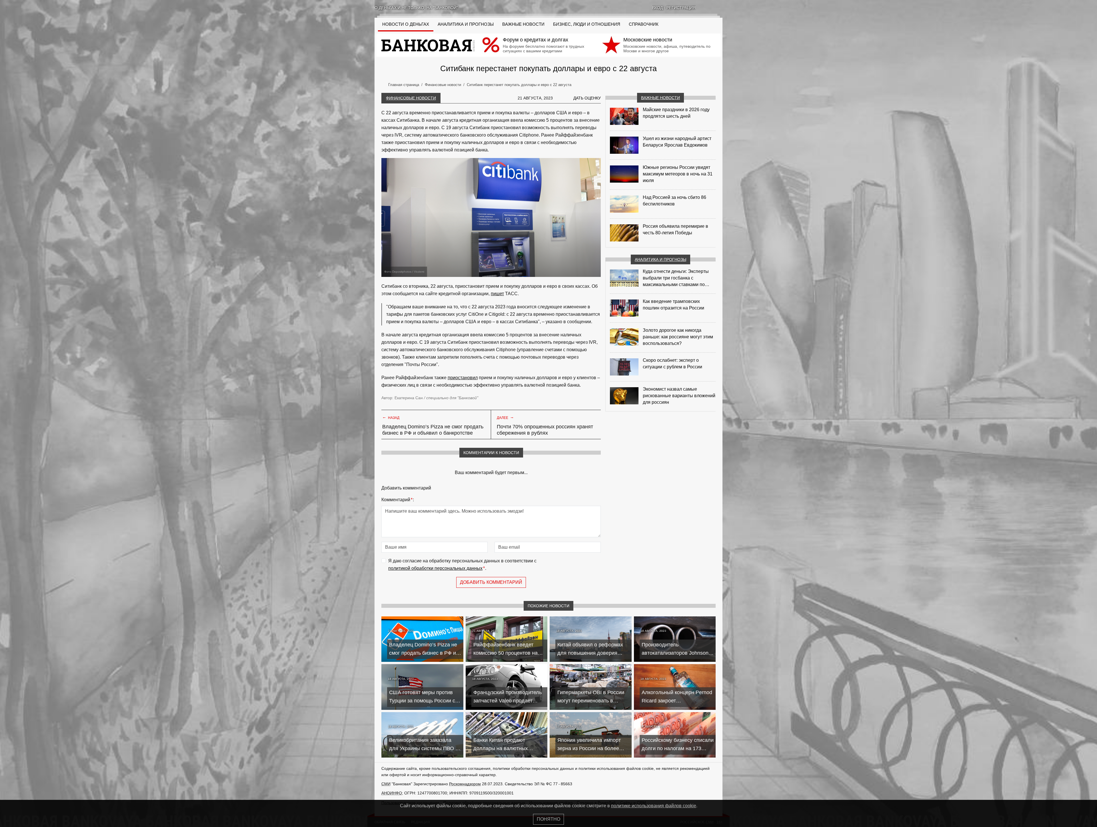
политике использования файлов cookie (653, 805)
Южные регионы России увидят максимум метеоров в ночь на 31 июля (677, 174)
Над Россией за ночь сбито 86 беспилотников (674, 200)
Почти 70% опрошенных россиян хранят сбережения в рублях (545, 430)
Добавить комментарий (491, 582)
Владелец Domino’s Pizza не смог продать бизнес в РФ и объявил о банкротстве (432, 430)
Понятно (548, 819)
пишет (497, 293)
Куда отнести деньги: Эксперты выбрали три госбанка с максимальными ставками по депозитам (676, 278)
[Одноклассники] (712, 8)
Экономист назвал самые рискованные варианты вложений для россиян (679, 396)
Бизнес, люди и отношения (586, 24)
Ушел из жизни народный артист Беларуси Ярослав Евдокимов (677, 141)
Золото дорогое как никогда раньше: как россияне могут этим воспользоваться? (678, 337)
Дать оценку (587, 98)
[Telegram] (720, 8)
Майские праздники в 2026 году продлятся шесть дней (676, 113)
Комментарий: (397, 499)
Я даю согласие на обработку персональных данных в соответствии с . (462, 564)
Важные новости (523, 24)
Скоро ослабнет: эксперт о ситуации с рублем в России (672, 363)
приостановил (463, 377)
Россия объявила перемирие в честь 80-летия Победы (675, 229)
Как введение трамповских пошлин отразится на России (673, 304)
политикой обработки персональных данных (435, 568)
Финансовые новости (411, 98)
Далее (505, 417)
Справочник (643, 24)
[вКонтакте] (705, 8)
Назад (390, 417)
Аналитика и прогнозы (466, 24)
